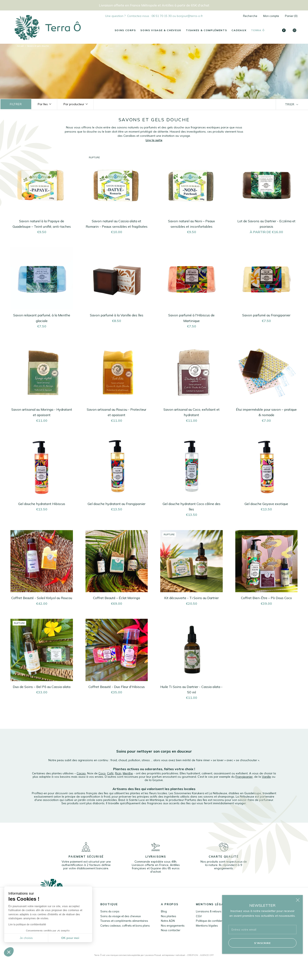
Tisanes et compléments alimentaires (124, 920)
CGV (199, 916)
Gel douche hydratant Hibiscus (41, 504)
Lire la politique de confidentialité (27, 924)
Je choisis (26, 938)
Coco (102, 773)
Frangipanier (244, 777)
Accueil (20, 46)
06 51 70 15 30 (161, 16)
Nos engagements (173, 925)
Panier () (291, 16)
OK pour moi (70, 938)
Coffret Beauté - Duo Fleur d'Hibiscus (116, 687)
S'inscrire (262, 943)
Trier (290, 104)
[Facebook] (283, 30)
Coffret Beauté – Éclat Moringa (116, 598)
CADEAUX (239, 30)
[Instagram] (294, 30)
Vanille (266, 777)
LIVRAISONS (155, 856)
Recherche (250, 16)
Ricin (118, 773)
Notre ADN (168, 920)
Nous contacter (170, 930)
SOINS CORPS (125, 30)
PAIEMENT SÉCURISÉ (86, 856)
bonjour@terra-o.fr (190, 16)
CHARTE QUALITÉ (224, 856)
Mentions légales (207, 925)
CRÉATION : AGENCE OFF (200, 955)
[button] (9, 952)
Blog (164, 911)
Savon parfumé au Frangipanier (266, 315)
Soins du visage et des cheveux (120, 916)
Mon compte (271, 16)
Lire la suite (154, 140)
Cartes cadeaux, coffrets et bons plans (125, 925)
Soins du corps (109, 911)
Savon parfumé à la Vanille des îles (116, 315)
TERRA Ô (258, 30)
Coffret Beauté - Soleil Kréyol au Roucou (41, 598)
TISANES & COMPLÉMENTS (206, 30)
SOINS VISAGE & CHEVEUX (160, 30)
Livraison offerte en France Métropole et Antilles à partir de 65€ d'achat (154, 5)
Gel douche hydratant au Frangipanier (116, 504)
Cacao (81, 773)
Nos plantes (168, 916)
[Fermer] (298, 900)
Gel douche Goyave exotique (266, 504)
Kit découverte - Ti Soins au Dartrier (191, 598)
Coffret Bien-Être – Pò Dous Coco (266, 598)
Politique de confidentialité (213, 920)
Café (110, 773)
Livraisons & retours (208, 911)
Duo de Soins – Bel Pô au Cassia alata (41, 687)
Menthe (128, 773)
